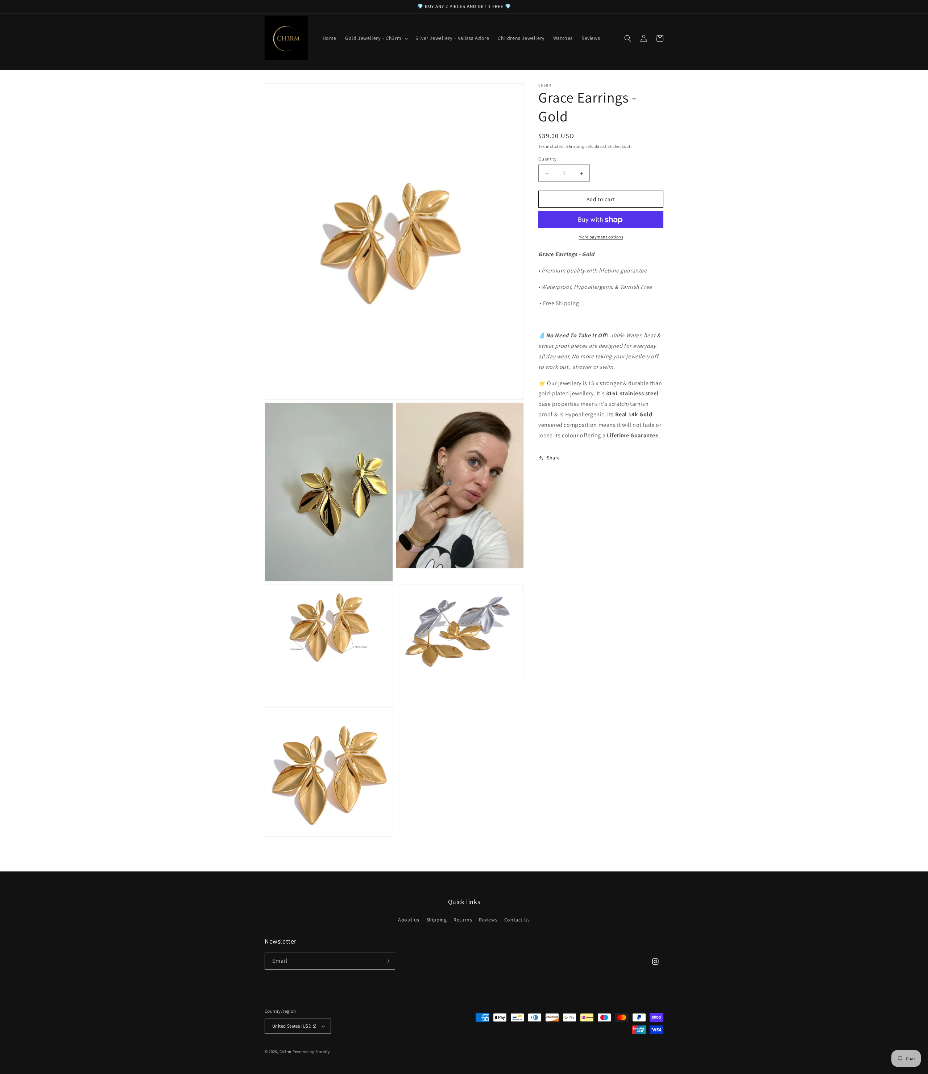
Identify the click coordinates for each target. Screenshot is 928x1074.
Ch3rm (285, 1051)
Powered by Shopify (311, 1051)
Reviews (488, 919)
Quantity (547, 159)
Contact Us (517, 919)
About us (408, 919)
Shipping (575, 146)
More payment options (601, 237)
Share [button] (553, 457)
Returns (462, 919)
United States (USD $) (294, 1026)
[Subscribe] (387, 961)
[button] (376, 38)
